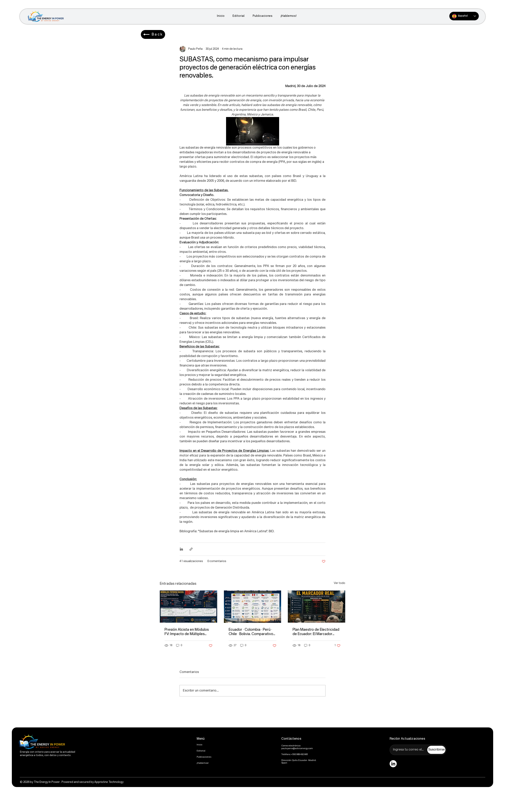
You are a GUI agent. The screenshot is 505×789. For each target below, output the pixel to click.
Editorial (201, 751)
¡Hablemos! (203, 763)
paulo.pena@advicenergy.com (297, 749)
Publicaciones (204, 757)
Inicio (199, 745)
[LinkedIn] (393, 763)
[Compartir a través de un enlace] (191, 549)
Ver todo (339, 583)
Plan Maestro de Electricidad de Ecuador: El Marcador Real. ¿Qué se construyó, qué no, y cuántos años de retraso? (316, 632)
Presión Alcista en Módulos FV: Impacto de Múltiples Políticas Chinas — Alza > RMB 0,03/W (187, 632)
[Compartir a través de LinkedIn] (181, 549)
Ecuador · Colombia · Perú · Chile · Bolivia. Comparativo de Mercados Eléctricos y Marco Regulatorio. (251, 632)
